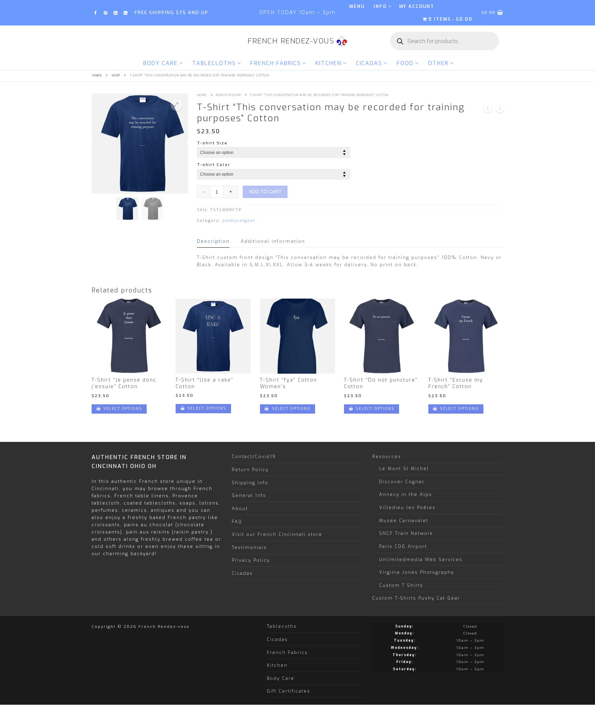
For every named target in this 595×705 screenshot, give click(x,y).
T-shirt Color (213, 164)
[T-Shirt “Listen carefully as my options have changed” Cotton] (487, 109)
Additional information (273, 241)
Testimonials (249, 547)
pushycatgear (228, 95)
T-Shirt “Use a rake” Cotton (204, 383)
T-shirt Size (212, 143)
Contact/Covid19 (254, 456)
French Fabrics (287, 652)
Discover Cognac (402, 482)
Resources (386, 456)
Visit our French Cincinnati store (277, 534)
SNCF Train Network (406, 533)
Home (97, 75)
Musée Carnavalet (403, 520)
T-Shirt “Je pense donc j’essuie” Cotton (124, 383)
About (240, 508)
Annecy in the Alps (405, 494)
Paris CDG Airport (403, 546)
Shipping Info (250, 483)
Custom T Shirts (401, 585)
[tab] (213, 241)
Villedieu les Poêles (407, 507)
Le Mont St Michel (404, 468)
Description (213, 241)
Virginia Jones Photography (416, 572)
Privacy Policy (251, 560)
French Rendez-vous (291, 41)
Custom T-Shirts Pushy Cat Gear (416, 598)
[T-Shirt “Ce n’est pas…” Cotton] (500, 109)
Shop (116, 75)
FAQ (237, 522)
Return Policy (250, 470)
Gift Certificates (288, 691)
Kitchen (277, 665)
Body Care (280, 678)
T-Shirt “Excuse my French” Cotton (455, 383)
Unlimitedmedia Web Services (420, 559)
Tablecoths (282, 626)
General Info (249, 495)
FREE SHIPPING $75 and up (171, 12)
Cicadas (242, 573)
